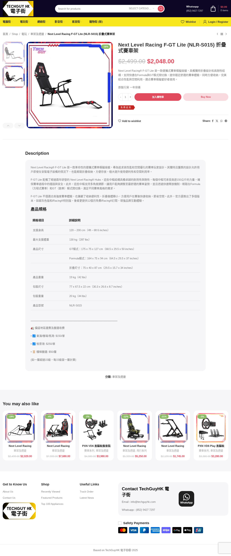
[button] (8, 125)
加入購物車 (158, 97)
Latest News (87, 497)
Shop (15, 33)
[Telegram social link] (226, 121)
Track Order (86, 491)
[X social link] (217, 121)
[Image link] (19, 510)
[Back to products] (222, 34)
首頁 (5, 33)
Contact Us (9, 497)
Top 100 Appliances (52, 503)
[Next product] (226, 34)
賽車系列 (89, 450)
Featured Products (51, 497)
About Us (8, 491)
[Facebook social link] (213, 121)
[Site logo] (18, 8)
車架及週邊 (37, 33)
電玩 (24, 33)
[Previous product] (217, 34)
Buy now (206, 97)
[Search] (161, 9)
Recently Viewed (50, 491)
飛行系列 (142, 450)
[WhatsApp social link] (221, 121)
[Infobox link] (194, 8)
